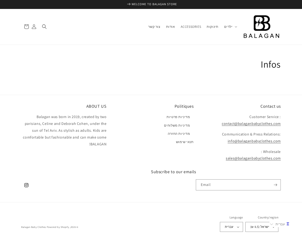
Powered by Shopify (58, 227)
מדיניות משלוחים (177, 125)
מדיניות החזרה (179, 133)
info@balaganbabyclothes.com (254, 141)
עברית (229, 227)
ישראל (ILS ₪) (259, 227)
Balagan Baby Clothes (33, 227)
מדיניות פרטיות (178, 117)
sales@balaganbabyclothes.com (253, 158)
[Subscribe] (275, 184)
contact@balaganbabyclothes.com (251, 123)
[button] (230, 27)
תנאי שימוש (185, 142)
